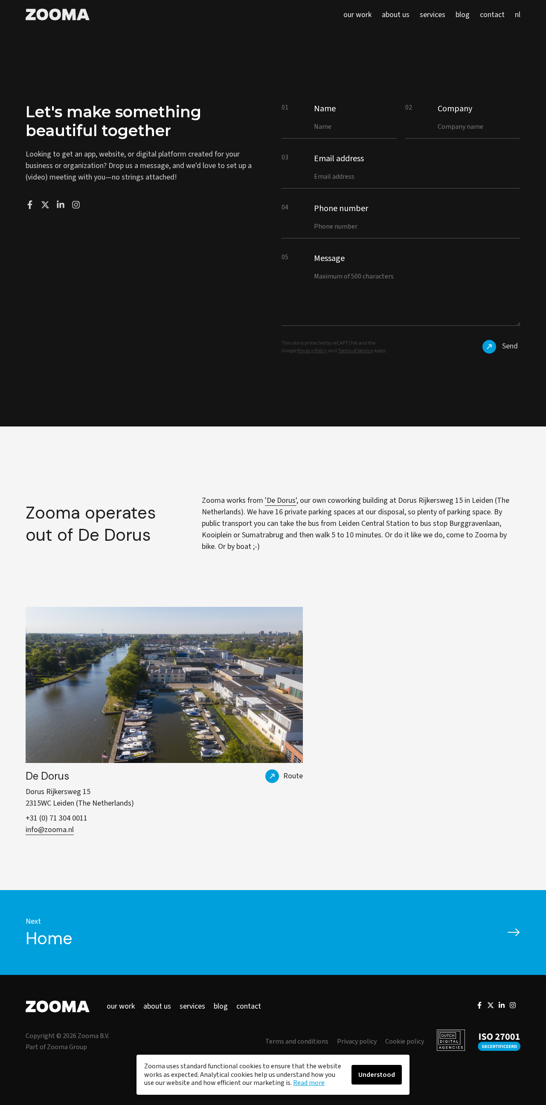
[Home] (58, 14)
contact (248, 1006)
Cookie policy (404, 1041)
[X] (490, 1006)
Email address (339, 159)
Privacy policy (357, 1041)
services (192, 1006)
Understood (376, 1074)
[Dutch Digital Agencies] (451, 1041)
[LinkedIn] (501, 1006)
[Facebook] (479, 1006)
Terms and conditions (296, 1041)
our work (121, 1006)
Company (455, 109)
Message (329, 258)
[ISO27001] (499, 1041)
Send (510, 346)
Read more (309, 1083)
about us (157, 1006)
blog (221, 1006)
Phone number (341, 209)
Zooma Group (67, 1047)
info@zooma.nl (50, 829)
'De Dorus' (280, 500)
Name (325, 109)
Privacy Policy (312, 350)
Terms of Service (355, 350)
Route (293, 776)
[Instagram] (512, 1006)
